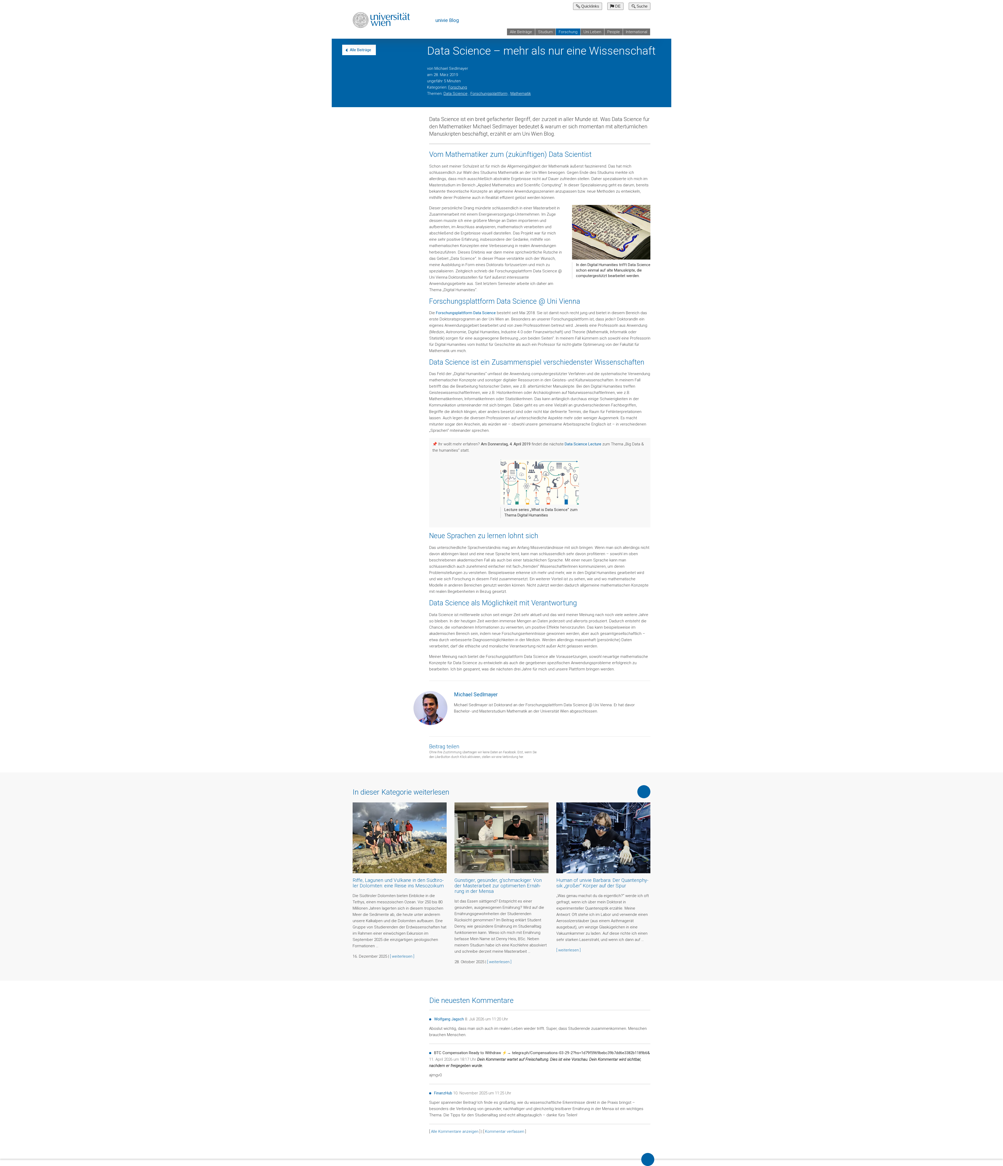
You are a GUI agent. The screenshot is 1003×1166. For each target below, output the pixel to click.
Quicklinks (589, 6)
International (636, 32)
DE (617, 6)
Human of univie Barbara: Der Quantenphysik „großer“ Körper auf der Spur (602, 883)
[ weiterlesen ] (402, 956)
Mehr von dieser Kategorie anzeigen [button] (643, 791)
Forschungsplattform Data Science (466, 313)
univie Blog (447, 20)
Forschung (568, 32)
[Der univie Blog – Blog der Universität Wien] (382, 20)
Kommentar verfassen (504, 1131)
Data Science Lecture (583, 444)
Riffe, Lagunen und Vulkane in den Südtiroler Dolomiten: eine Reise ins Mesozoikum (398, 883)
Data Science (456, 93)
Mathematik (520, 93)
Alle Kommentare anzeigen (455, 1131)
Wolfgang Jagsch (449, 1019)
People (613, 32)
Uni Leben (592, 32)
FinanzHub (443, 1093)
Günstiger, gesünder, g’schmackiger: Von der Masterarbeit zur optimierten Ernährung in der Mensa (498, 885)
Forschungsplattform (489, 93)
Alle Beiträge (521, 32)
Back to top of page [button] (647, 1159)
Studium (545, 32)
